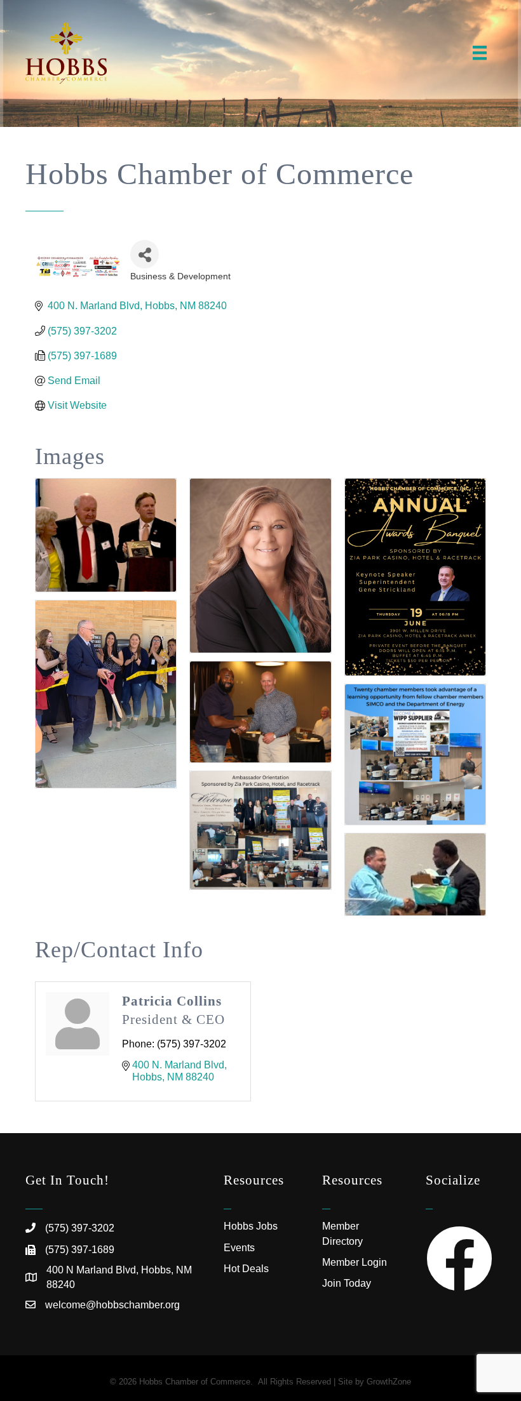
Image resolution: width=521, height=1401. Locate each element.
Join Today (346, 1283)
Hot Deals (246, 1268)
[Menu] (480, 53)
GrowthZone (389, 1381)
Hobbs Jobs (251, 1226)
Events (239, 1247)
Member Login (354, 1262)
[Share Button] (144, 254)
